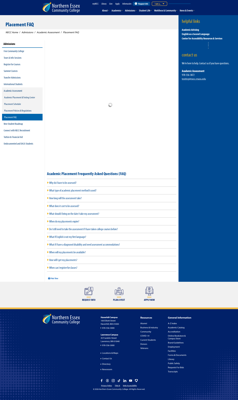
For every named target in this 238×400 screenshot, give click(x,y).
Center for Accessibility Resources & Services (202, 38)
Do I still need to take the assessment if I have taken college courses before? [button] (83, 229)
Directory (106, 364)
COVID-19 (144, 335)
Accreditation (174, 331)
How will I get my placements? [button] (63, 260)
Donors (143, 344)
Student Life (144, 10)
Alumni (143, 323)
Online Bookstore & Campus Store (177, 337)
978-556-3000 (108, 327)
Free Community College (14, 51)
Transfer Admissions (12, 77)
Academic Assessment (13, 90)
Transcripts (173, 371)
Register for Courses (12, 64)
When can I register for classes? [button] (63, 268)
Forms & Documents (177, 355)
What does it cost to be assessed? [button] (64, 206)
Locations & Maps (110, 353)
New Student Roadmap (13, 123)
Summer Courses (11, 71)
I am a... (158, 3)
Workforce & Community (165, 10)
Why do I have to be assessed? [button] (62, 183)
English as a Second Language (195, 34)
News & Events (186, 10)
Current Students (148, 339)
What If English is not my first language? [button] (67, 237)
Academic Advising (190, 29)
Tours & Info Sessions (12, 57)
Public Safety (174, 363)
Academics (116, 10)
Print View (54, 278)
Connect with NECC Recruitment (17, 130)
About (105, 10)
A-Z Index (172, 323)
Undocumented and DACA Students (18, 143)
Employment (174, 346)
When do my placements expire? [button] (64, 221)
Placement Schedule (12, 104)
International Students (13, 84)
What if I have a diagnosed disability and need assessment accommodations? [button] (84, 244)
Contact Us (107, 358)
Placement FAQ (10, 117)
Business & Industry (149, 327)
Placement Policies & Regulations (17, 110)
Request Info (143, 3)
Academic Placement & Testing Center (19, 97)
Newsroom (107, 369)
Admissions (130, 10)
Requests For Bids (176, 367)
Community (145, 331)
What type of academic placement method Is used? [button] (72, 190)
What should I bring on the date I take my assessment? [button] (74, 214)
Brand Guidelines (176, 342)
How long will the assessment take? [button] (65, 198)
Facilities (172, 350)
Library (171, 359)
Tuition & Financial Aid (13, 137)
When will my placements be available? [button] (67, 252)
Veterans (144, 348)
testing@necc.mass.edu (194, 78)
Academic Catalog (176, 327)
